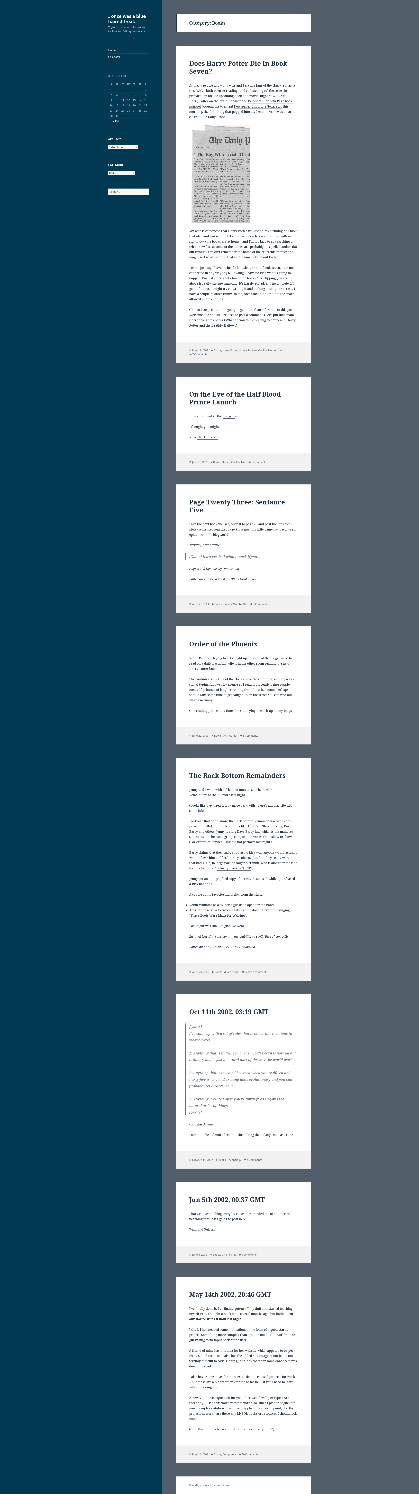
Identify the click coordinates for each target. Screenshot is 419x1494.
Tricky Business (253, 879)
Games (227, 604)
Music (227, 972)
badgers (229, 416)
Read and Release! (202, 1229)
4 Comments (254, 1160)
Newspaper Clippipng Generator (258, 106)
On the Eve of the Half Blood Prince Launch (235, 398)
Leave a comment (255, 972)
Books (217, 350)
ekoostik (242, 1214)
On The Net (265, 350)
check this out (207, 437)
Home (112, 50)
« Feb (116, 121)
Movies (252, 350)
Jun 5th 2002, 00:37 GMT (227, 1199)
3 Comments (260, 604)
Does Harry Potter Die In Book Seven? (238, 67)
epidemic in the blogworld (208, 534)
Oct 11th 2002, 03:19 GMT (229, 1011)
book (238, 96)
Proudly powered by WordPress (209, 1485)
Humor (243, 350)
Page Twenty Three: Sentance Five (237, 506)
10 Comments (250, 1454)
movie (253, 96)
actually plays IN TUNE (234, 868)
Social (235, 972)
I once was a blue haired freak (127, 18)
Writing (278, 350)
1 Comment (258, 462)
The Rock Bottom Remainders (237, 775)
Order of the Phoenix (223, 644)
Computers (229, 1454)
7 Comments (199, 354)
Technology (234, 1160)
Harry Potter (230, 350)
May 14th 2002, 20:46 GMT (230, 1294)
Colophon (114, 57)
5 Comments (250, 735)
